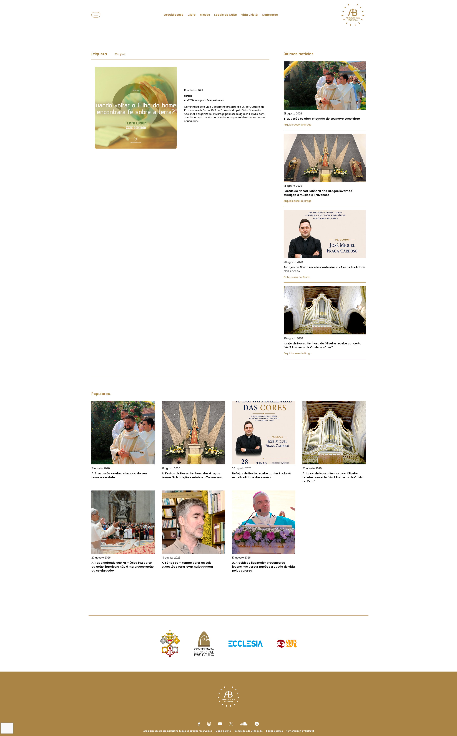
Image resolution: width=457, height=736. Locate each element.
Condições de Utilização (248, 730)
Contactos (270, 15)
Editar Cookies (274, 731)
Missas (205, 15)
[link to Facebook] (199, 724)
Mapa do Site (223, 730)
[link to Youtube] (220, 723)
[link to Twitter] (231, 723)
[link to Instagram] (209, 724)
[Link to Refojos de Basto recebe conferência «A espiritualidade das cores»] (325, 246)
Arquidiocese (173, 15)
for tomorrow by (300, 730)
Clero (192, 15)
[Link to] (180, 108)
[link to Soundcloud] (243, 723)
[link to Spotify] (257, 724)
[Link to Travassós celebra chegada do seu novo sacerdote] (325, 95)
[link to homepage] (353, 14)
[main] (228, 315)
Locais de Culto (225, 15)
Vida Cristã (249, 15)
